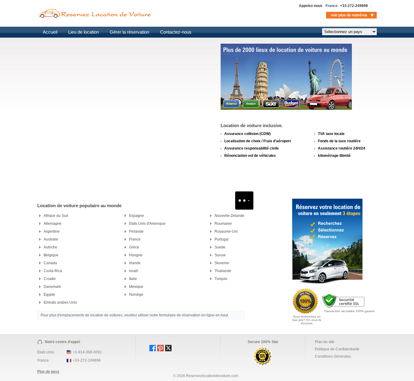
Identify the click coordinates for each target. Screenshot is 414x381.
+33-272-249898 (354, 6)
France (135, 239)
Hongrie (135, 255)
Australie (51, 239)
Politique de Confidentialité (337, 349)
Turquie (221, 279)
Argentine (52, 231)
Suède (220, 247)
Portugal (222, 239)
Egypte (49, 294)
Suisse (220, 255)
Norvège (136, 294)
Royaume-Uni (226, 231)
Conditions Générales (333, 356)
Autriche (50, 247)
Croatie (50, 279)
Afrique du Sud (56, 216)
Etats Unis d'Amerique (147, 223)
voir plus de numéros (349, 15)
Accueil (50, 32)
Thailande (223, 271)
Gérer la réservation (129, 32)
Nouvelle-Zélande (229, 216)
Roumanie (223, 223)
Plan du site (324, 342)
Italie (133, 279)
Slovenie (222, 263)
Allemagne (53, 223)
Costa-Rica (53, 271)
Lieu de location (83, 32)
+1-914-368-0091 (87, 352)
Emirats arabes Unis (60, 302)
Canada (50, 263)
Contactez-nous (176, 32)
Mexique (136, 287)
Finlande (136, 231)
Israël (133, 271)
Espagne (136, 216)
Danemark (52, 287)
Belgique (51, 255)
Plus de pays (48, 371)
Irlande (135, 263)
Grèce (134, 247)
